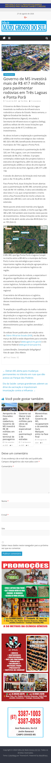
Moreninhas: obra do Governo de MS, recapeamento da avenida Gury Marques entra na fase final (41, 425)
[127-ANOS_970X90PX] (25, 4)
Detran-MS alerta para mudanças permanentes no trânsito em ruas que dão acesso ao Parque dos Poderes (24, 374)
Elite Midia (24, 101)
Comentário (8, 466)
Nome (5, 501)
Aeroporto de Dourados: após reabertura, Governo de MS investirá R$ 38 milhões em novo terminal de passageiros (9, 426)
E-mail (5, 515)
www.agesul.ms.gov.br (31, 341)
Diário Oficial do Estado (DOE (19, 335)
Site (3, 528)
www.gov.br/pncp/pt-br (29, 344)
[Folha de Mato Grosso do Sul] (4, 38)
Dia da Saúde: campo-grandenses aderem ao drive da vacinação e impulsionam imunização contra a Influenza (25, 387)
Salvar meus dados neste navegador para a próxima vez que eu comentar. (25, 547)
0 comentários (36, 101)
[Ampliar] (46, 566)
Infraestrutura (9, 74)
